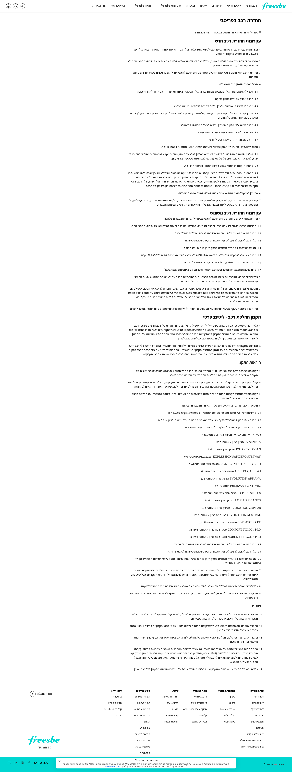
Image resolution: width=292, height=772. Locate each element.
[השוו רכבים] (22, 5)
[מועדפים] (15, 5)
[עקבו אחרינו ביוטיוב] (9, 762)
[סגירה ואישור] (59, 761)
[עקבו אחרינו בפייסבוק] (29, 762)
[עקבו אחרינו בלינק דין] (15, 762)
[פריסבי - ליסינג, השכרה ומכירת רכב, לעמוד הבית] (274, 8)
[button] (168, 6)
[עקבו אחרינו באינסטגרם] (22, 762)
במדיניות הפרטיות (112, 766)
